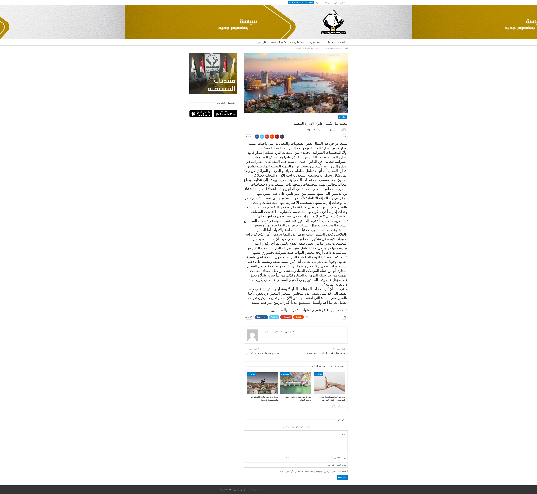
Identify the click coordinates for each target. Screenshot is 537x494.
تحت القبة (329, 42)
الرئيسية (341, 42)
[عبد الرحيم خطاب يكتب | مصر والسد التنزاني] (295, 383)
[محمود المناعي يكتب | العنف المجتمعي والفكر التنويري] (329, 383)
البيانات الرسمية (297, 42)
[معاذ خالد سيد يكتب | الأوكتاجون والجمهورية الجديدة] (262, 383)
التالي (333, 406)
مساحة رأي (342, 117)
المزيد (329, 3)
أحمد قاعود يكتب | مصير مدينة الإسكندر (264, 353)
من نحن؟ (319, 3)
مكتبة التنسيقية (279, 42)
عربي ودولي (314, 42)
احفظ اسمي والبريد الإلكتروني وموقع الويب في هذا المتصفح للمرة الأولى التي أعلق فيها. (311, 471)
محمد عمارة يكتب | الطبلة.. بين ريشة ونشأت (325, 353)
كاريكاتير (262, 42)
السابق (340, 406)
